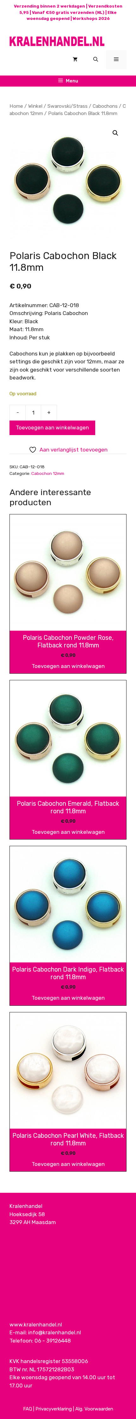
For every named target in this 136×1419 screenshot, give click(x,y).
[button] (115, 133)
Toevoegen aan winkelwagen (52, 427)
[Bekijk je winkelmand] (75, 59)
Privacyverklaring (53, 1409)
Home (16, 106)
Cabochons (105, 106)
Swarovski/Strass (67, 106)
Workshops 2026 (91, 18)
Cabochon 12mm (47, 473)
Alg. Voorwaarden (94, 1409)
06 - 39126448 (52, 1340)
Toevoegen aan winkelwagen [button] (68, 666)
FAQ (27, 1409)
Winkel (35, 106)
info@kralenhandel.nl (54, 1332)
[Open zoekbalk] (95, 59)
